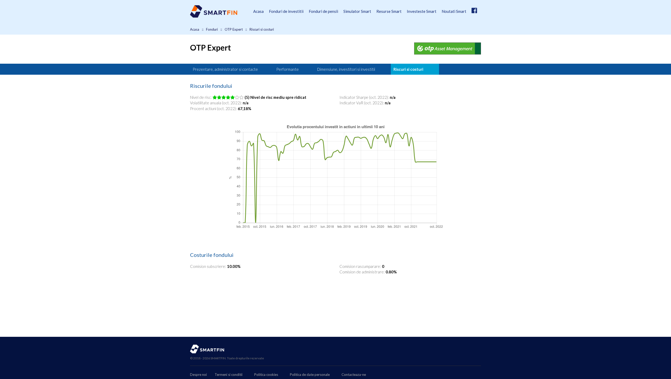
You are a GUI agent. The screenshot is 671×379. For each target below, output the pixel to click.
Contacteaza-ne (354, 374)
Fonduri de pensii (323, 11)
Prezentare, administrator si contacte (225, 69)
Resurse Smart (389, 11)
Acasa (258, 11)
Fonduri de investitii (286, 11)
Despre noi (198, 374)
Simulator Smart (357, 11)
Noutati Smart (454, 11)
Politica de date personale (310, 374)
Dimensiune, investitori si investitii (346, 69)
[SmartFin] (213, 16)
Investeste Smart (421, 11)
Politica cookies (266, 374)
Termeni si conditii (228, 374)
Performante (287, 69)
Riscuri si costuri (408, 69)
